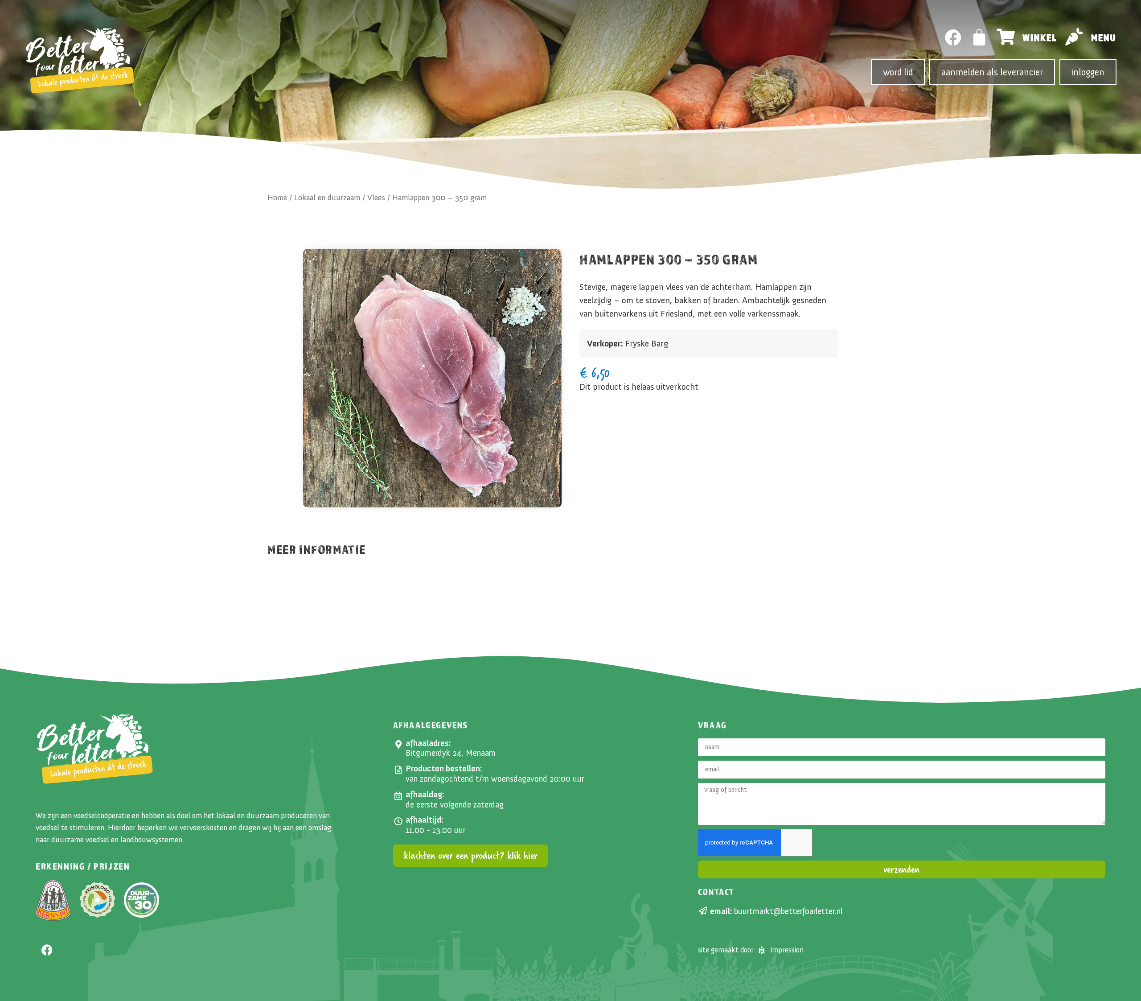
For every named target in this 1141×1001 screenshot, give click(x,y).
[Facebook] (953, 37)
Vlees (376, 197)
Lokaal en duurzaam (327, 197)
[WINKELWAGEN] (979, 37)
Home (277, 197)
